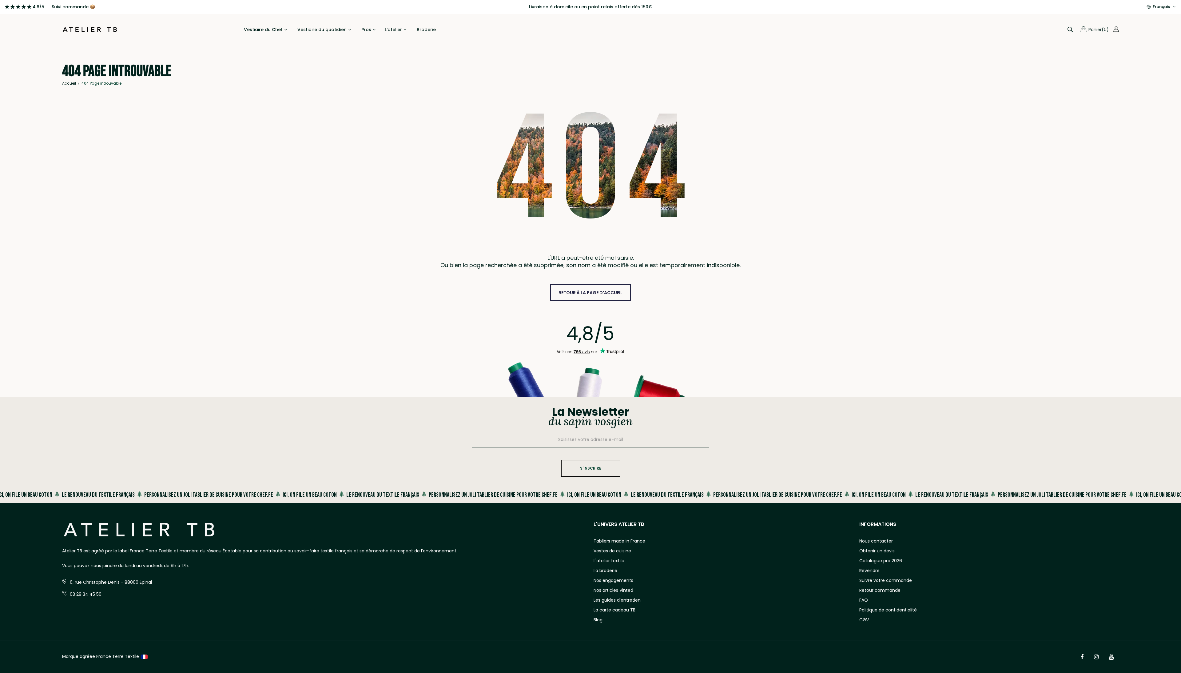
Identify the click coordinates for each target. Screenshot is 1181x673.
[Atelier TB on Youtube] (1111, 657)
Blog (598, 620)
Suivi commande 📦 (73, 7)
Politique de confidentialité (888, 610)
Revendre (869, 570)
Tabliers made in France (619, 541)
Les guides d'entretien (617, 600)
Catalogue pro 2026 (880, 561)
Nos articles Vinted (613, 590)
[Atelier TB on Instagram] (1096, 657)
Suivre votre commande (885, 580)
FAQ (863, 600)
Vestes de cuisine (612, 551)
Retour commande (880, 590)
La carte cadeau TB (614, 610)
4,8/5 (38, 7)
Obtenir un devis (877, 551)
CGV (864, 620)
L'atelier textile (609, 561)
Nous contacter (876, 541)
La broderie (605, 570)
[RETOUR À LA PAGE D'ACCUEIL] (590, 286)
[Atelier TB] (89, 30)
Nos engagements (613, 580)
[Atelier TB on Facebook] (1082, 657)
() (1098, 29)
